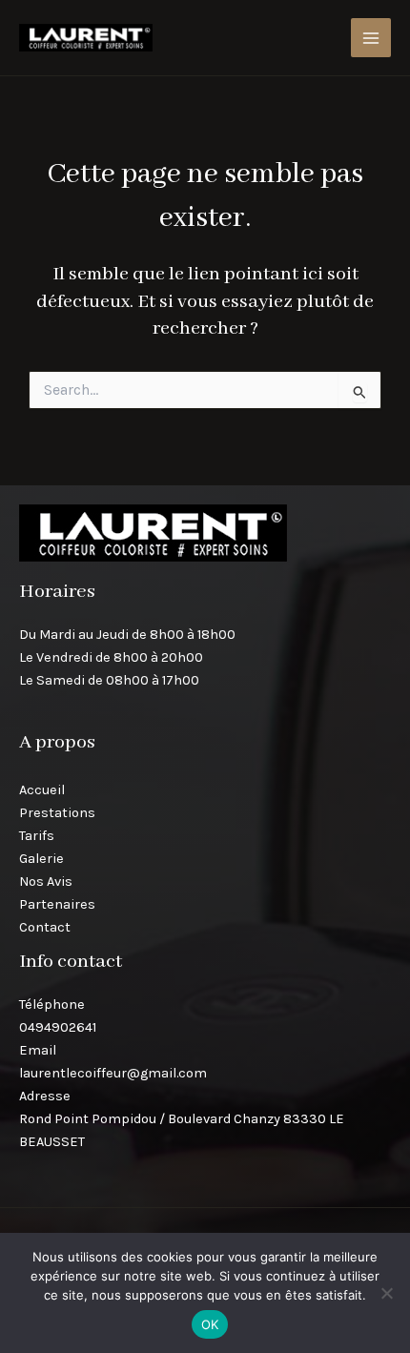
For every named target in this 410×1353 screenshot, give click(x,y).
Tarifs (36, 836)
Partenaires (57, 904)
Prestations (57, 813)
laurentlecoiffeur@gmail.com (113, 1073)
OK (210, 1324)
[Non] (386, 1292)
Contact (45, 927)
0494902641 (57, 1027)
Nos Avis (45, 881)
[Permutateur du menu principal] (371, 38)
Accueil (42, 790)
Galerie (41, 859)
